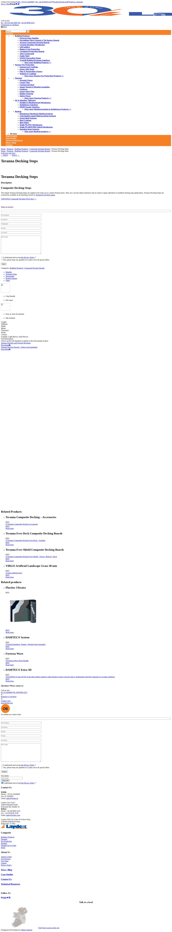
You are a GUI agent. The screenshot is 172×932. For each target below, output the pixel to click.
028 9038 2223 (20, 692)
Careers (4, 863)
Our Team (4, 861)
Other (8, 281)
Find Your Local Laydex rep (48, 928)
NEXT (15, 155)
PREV (4, 155)
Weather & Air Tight (8, 846)
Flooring (4, 839)
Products (10, 149)
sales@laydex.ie (60, 2)
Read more (10, 528)
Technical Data (11, 274)
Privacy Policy (6, 865)
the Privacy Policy (28, 257)
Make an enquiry (7, 207)
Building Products (21, 149)
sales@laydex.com (13, 815)
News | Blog (5, 4)
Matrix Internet (26, 930)
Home (3, 149)
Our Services (6, 859)
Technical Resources (10, 884)
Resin (3, 848)
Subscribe (5, 780)
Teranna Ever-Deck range (45, 195)
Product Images (11, 278)
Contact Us (6, 879)
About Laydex (6, 857)
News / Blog (6, 870)
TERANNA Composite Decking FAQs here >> (18, 199)
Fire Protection (6, 841)
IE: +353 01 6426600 (26, 2)
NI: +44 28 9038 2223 (43, 2)
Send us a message (76, 2)
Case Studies (7, 874)
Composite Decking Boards (39, 149)
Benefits (9, 272)
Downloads (10, 276)
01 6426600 (7, 692)
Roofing (4, 843)
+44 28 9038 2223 (26, 23)
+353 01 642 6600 (9, 23)
